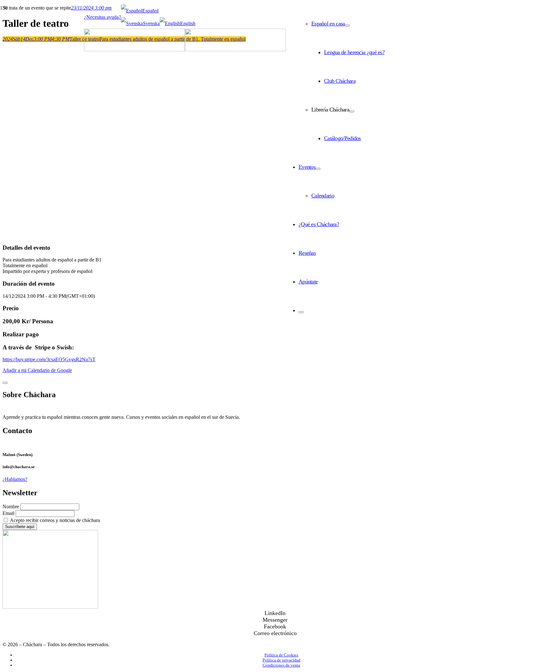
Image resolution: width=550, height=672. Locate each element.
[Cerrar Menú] (301, 312)
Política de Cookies (281, 655)
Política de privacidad (281, 660)
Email (8, 513)
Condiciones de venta (281, 665)
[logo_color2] (185, 49)
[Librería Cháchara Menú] (351, 111)
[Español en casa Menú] (347, 25)
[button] (140, 10)
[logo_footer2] (50, 607)
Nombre (11, 506)
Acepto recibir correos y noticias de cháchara (54, 520)
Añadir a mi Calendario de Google (37, 370)
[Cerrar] (5, 383)
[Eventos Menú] (318, 169)
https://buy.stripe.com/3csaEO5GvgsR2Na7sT (49, 359)
